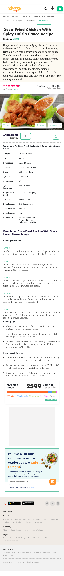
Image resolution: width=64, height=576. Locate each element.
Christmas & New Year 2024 (33, 522)
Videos (7, 522)
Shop (46, 519)
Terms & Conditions (35, 538)
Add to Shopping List (56, 136)
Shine (55, 553)
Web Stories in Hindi (22, 519)
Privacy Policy (7, 538)
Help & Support (16, 530)
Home (6, 16)
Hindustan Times (9, 553)
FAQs (26, 530)
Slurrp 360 (54, 519)
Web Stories (7, 519)
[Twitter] (52, 503)
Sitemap (48, 538)
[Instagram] (58, 503)
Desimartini (46, 553)
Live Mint (35, 553)
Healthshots (9, 556)
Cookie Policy (20, 538)
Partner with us (37, 530)
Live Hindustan (23, 553)
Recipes (15, 16)
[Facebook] (47, 503)
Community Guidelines (13, 541)
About (5, 530)
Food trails (17, 522)
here (32, 487)
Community (37, 519)
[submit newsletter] (52, 482)
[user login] (60, 8)
